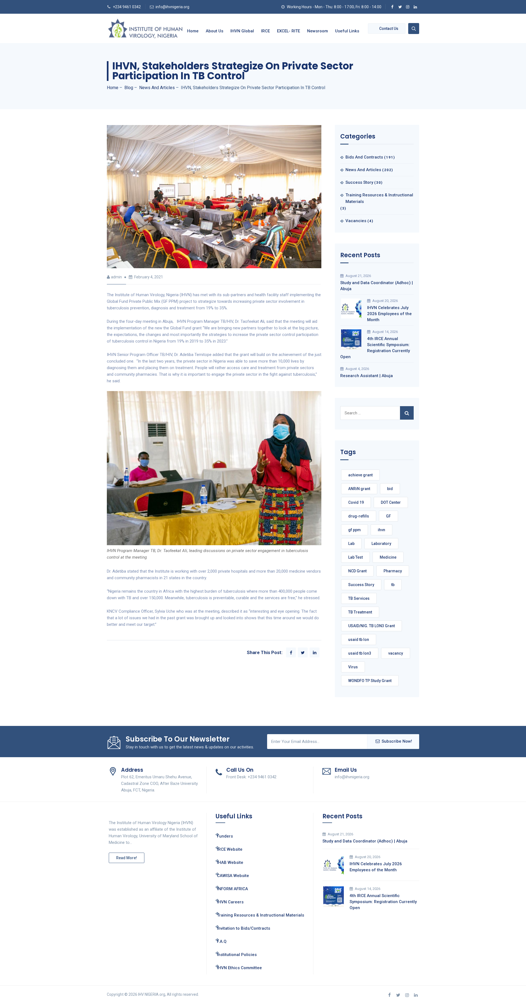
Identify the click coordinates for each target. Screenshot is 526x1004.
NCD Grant (357, 571)
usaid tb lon (358, 639)
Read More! (126, 858)
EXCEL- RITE (288, 31)
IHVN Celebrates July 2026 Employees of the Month (389, 313)
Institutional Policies (237, 954)
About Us (214, 31)
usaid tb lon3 (359, 653)
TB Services (359, 598)
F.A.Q (222, 941)
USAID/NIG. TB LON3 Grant (371, 626)
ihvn (381, 530)
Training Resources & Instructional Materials (379, 198)
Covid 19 (356, 502)
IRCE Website (229, 849)
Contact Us (388, 28)
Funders (225, 836)
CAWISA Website (233, 875)
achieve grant (360, 475)
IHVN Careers (230, 902)
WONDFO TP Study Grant (369, 680)
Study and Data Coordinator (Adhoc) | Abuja (376, 285)
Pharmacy (393, 571)
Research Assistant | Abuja (366, 375)
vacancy (395, 653)
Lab (351, 543)
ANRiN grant (359, 489)
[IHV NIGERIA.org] (145, 28)
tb (393, 584)
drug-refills (358, 516)
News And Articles (363, 169)
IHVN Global (242, 31)
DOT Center (391, 502)
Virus (353, 667)
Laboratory (381, 543)
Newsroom (317, 31)
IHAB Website (230, 862)
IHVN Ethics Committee (239, 967)
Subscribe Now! (397, 741)
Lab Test (355, 557)
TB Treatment (360, 612)
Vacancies (355, 220)
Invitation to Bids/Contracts (243, 928)
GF (388, 516)
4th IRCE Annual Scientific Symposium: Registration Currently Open (375, 347)
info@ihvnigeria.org (172, 7)
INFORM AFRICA (232, 888)
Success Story (359, 182)
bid (390, 489)
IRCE (265, 31)
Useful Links (347, 31)
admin (116, 277)
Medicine (388, 557)
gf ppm (354, 530)
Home (193, 31)
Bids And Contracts (364, 157)
